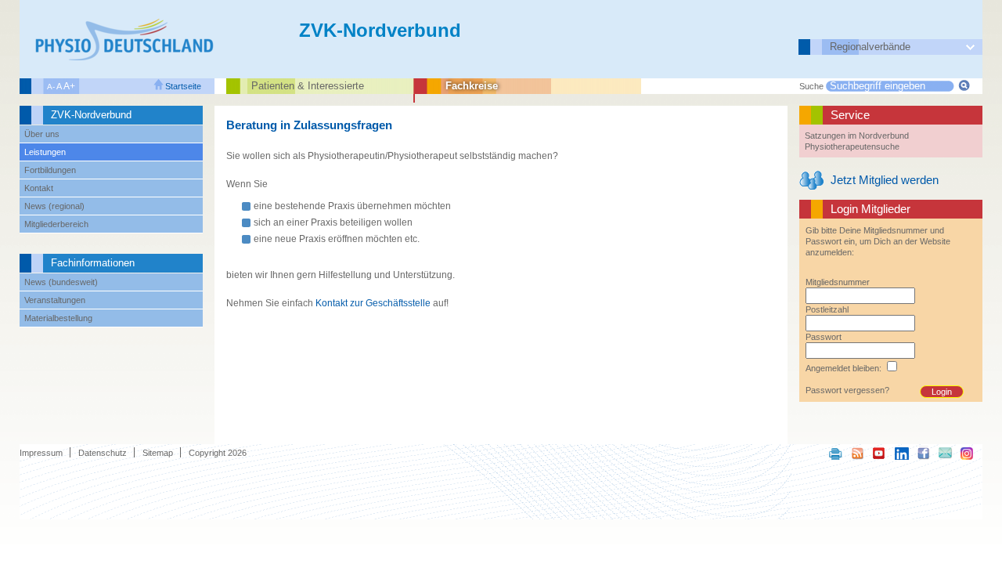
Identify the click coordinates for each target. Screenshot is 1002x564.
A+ (69, 86)
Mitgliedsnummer (838, 282)
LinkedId (902, 453)
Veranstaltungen (54, 300)
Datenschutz (102, 452)
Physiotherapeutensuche (852, 146)
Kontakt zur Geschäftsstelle (373, 303)
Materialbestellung (58, 318)
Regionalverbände (870, 46)
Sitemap (157, 452)
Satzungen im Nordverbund (857, 135)
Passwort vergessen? (847, 390)
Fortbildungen (50, 170)
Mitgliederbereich (56, 224)
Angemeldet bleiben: (843, 368)
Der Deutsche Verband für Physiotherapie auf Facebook (924, 453)
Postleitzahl (827, 309)
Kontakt (38, 188)
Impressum (41, 452)
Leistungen (45, 152)
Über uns (41, 134)
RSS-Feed (858, 453)
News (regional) (54, 206)
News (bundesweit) (61, 282)
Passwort (824, 337)
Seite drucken (836, 453)
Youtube (880, 453)
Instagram (968, 453)
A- (51, 86)
